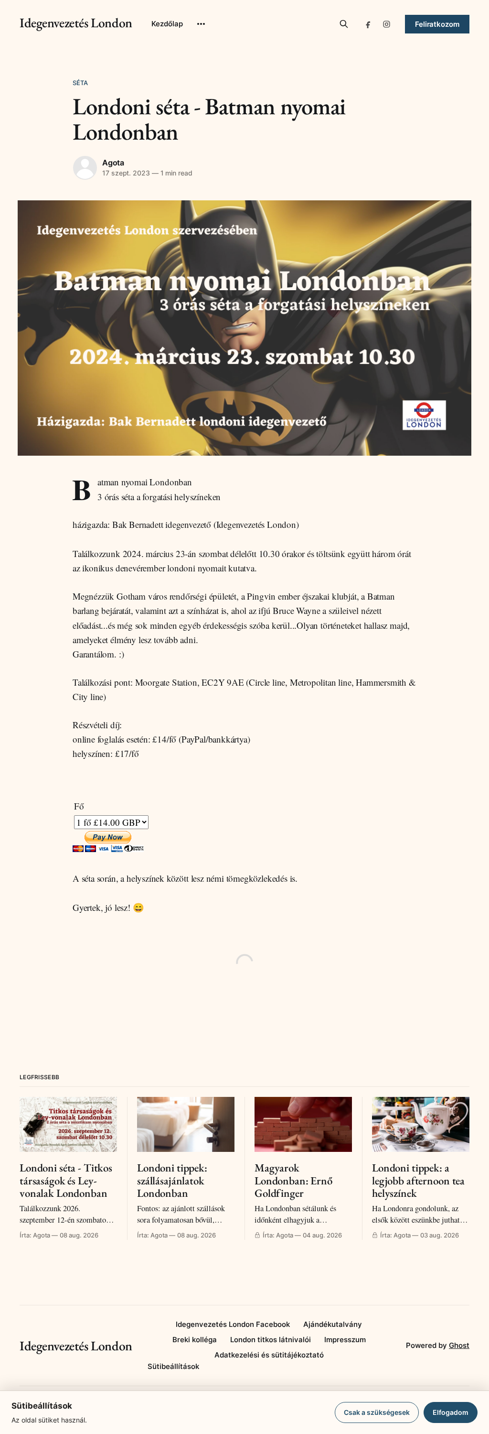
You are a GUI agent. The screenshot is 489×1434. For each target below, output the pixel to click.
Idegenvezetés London (76, 22)
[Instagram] (386, 24)
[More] (201, 24)
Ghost (459, 1345)
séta (80, 83)
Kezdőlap (167, 23)
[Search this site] (343, 24)
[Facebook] (368, 24)
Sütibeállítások (173, 1366)
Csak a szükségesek (377, 1412)
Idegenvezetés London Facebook (233, 1324)
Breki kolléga (194, 1339)
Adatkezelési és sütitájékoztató (269, 1354)
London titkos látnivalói (270, 1339)
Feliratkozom (437, 24)
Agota (113, 162)
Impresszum (345, 1339)
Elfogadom (450, 1412)
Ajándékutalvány (332, 1324)
